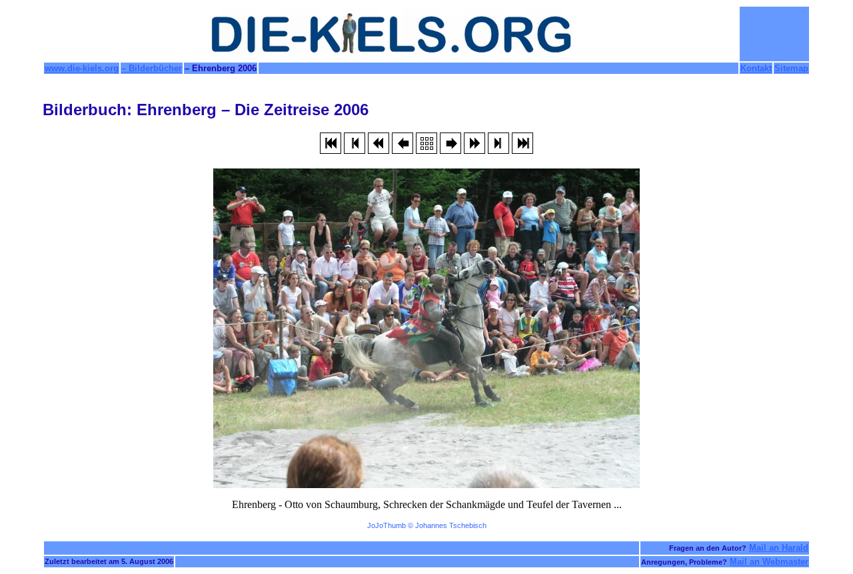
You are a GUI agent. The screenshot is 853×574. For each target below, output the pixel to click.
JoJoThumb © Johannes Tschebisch (426, 525)
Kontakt (756, 68)
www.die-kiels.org (82, 68)
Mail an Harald (778, 548)
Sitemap (791, 68)
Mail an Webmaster (769, 562)
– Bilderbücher (151, 68)
